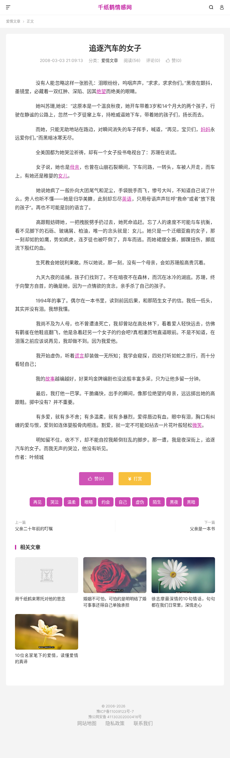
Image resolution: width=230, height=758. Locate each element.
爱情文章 (13, 21)
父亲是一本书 (202, 528)
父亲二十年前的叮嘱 (34, 528)
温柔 (71, 501)
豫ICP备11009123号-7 (115, 711)
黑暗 (191, 501)
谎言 (79, 356)
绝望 (101, 91)
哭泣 (54, 501)
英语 (127, 199)
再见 (37, 501)
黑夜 (174, 501)
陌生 (157, 501)
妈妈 (205, 129)
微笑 (197, 425)
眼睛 (88, 501)
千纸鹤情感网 (115, 7)
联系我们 (143, 723)
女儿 (63, 176)
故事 (50, 379)
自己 (123, 501)
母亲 (74, 167)
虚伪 (140, 501)
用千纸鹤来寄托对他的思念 (40, 598)
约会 (106, 501)
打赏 (135, 478)
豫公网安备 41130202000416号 (115, 717)
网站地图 (86, 723)
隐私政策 (115, 723)
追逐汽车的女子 (115, 48)
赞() (173, 60)
